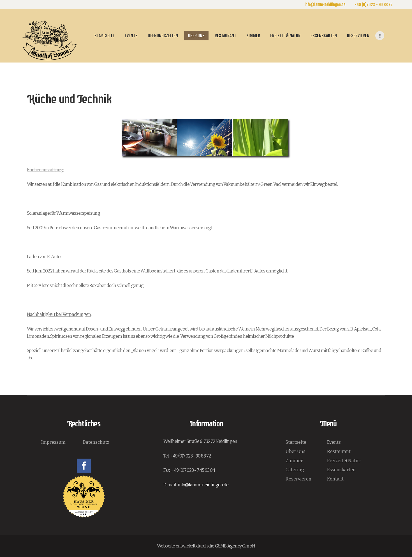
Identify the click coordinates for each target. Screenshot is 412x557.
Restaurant (339, 451)
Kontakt (335, 479)
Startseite (296, 442)
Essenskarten (341, 469)
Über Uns (295, 451)
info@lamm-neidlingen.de (203, 484)
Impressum (53, 442)
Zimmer (294, 460)
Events (334, 442)
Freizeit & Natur (343, 460)
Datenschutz (96, 442)
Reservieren (298, 479)
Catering (295, 469)
